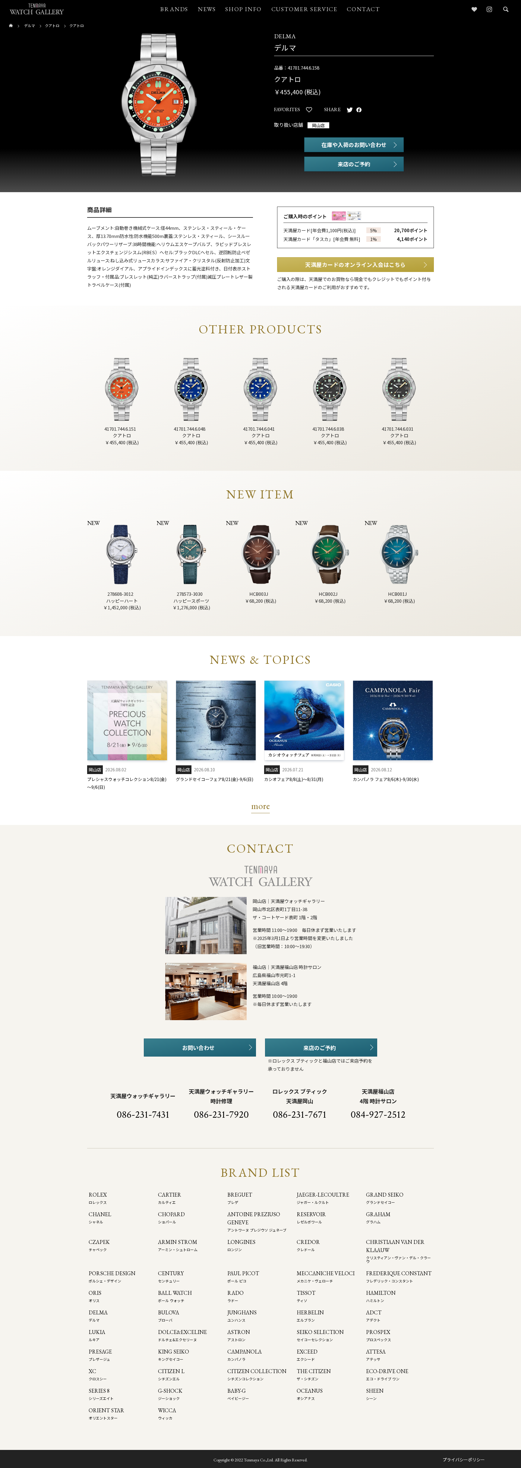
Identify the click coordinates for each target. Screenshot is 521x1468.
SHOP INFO (243, 9)
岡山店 (318, 125)
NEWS (207, 9)
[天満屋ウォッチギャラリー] (37, 8)
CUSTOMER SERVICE (304, 9)
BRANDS (174, 9)
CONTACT (363, 9)
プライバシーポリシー (464, 1459)
